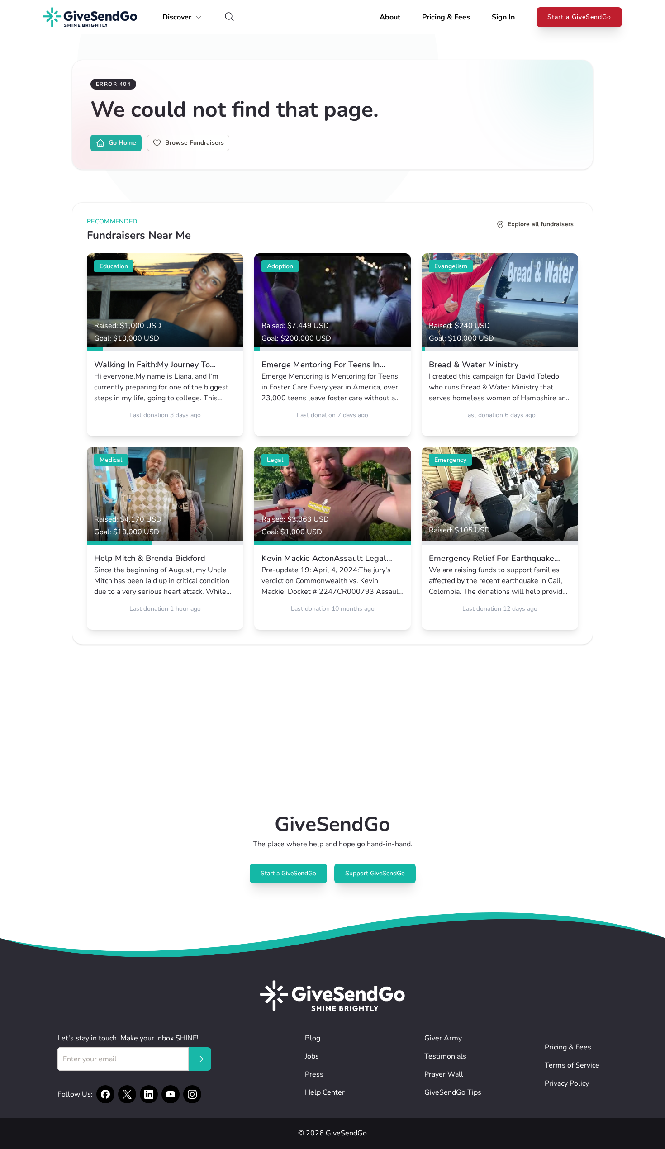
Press (314, 1074)
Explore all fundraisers (541, 224)
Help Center (325, 1092)
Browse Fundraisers (194, 142)
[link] (165, 344)
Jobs (312, 1056)
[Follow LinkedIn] (149, 1094)
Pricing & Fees (446, 17)
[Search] (229, 17)
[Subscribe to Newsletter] (199, 1059)
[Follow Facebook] (105, 1094)
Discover (176, 17)
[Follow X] (127, 1094)
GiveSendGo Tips (452, 1092)
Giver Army (443, 1038)
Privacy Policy (567, 1083)
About (390, 17)
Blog (312, 1038)
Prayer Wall (443, 1074)
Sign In (503, 17)
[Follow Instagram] (192, 1094)
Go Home (122, 142)
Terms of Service (572, 1065)
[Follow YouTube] (171, 1094)
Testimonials (445, 1056)
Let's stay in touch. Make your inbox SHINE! (128, 1038)
